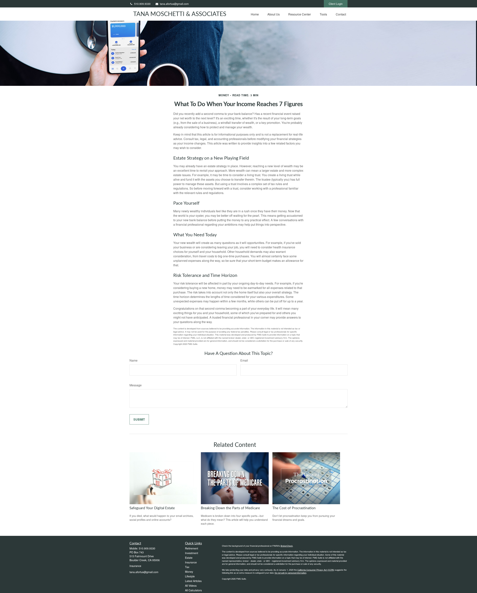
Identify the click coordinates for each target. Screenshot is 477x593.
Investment (191, 553)
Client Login (336, 4)
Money (189, 571)
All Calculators (193, 590)
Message (135, 385)
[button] (254, 14)
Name (133, 360)
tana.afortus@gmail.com (174, 4)
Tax (187, 567)
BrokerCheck (287, 545)
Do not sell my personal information (290, 572)
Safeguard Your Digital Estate (152, 508)
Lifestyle (190, 576)
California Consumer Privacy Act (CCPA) (315, 569)
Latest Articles (193, 581)
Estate (188, 557)
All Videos (191, 585)
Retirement (191, 548)
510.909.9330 (142, 4)
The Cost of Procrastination (294, 508)
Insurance (191, 562)
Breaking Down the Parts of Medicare (230, 508)
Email (244, 360)
